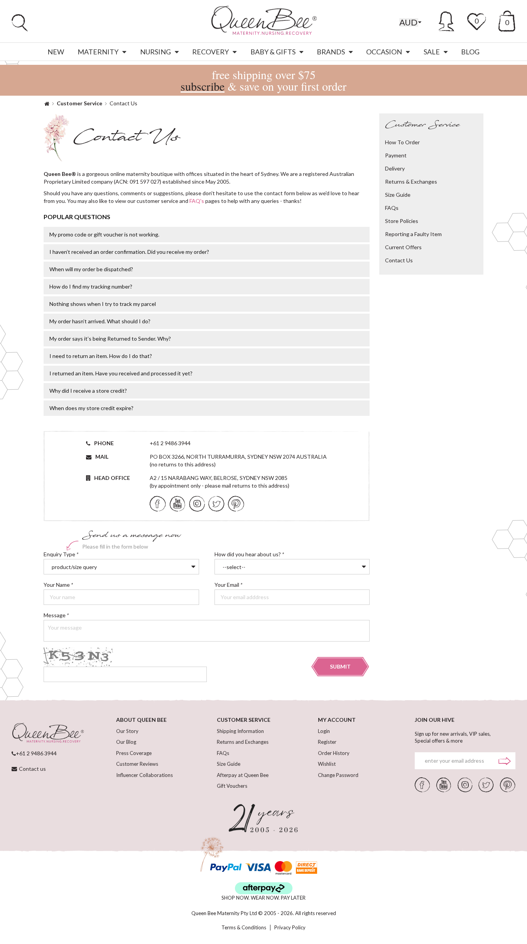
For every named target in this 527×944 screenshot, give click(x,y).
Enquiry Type (61, 554)
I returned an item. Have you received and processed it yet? (121, 373)
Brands (331, 51)
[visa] (258, 868)
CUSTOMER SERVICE (243, 719)
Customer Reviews (137, 764)
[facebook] (158, 503)
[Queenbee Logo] (48, 733)
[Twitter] (216, 503)
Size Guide (397, 194)
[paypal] (226, 868)
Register (327, 742)
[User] (446, 20)
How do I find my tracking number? (90, 286)
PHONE (104, 443)
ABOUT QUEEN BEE (141, 719)
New (55, 51)
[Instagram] (196, 503)
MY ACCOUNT (337, 719)
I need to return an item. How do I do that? (100, 356)
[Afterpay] (263, 888)
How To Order (402, 142)
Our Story (127, 731)
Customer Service (79, 103)
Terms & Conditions (243, 927)
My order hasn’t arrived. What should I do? (99, 321)
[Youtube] (177, 503)
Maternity (98, 51)
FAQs (392, 207)
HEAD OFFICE (112, 478)
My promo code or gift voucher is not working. (104, 234)
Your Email (231, 585)
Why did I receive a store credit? (88, 390)
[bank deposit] (306, 868)
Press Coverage (134, 753)
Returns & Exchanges (411, 181)
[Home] (46, 103)
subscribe (203, 86)
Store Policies (401, 221)
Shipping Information (240, 731)
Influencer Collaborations (144, 775)
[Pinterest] (236, 503)
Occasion (384, 51)
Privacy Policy (290, 927)
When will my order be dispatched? (91, 269)
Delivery (395, 168)
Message (56, 615)
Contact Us (399, 260)
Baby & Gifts (273, 51)
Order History (334, 753)
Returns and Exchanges (243, 742)
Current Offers (403, 247)
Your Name (60, 585)
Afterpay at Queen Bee (243, 775)
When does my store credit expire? (91, 408)
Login (324, 731)
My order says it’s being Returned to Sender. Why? (110, 338)
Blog (470, 51)
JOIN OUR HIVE (434, 719)
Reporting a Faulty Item (413, 234)
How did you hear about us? (251, 554)
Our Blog (126, 742)
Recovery (210, 51)
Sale (432, 51)
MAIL (101, 456)
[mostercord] (283, 868)
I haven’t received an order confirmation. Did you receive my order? (129, 251)
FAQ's (196, 201)
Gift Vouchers (232, 786)
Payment (396, 155)
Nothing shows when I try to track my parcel (102, 304)
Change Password (338, 775)
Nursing (155, 51)
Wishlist (327, 764)
